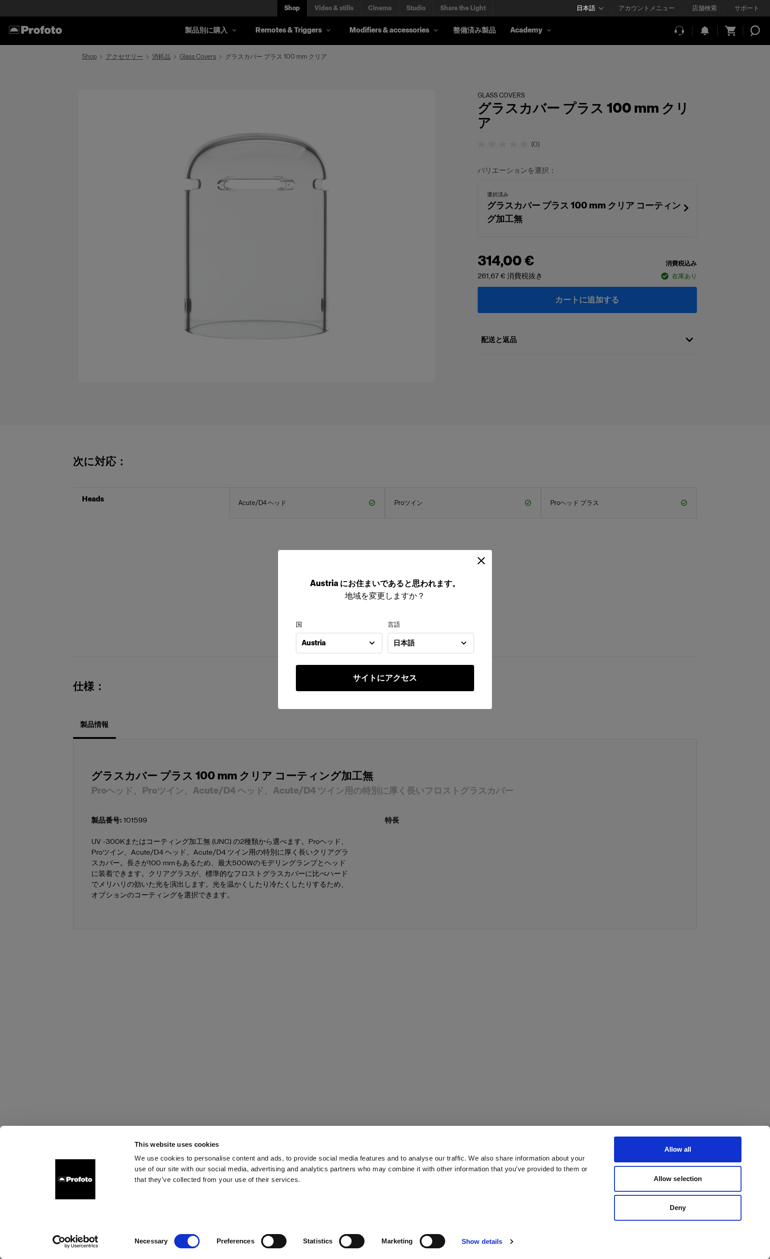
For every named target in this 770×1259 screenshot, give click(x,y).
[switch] (274, 1241)
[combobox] (339, 643)
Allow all (678, 1149)
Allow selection (678, 1178)
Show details (482, 1241)
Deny (678, 1207)
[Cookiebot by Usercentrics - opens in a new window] (76, 1241)
